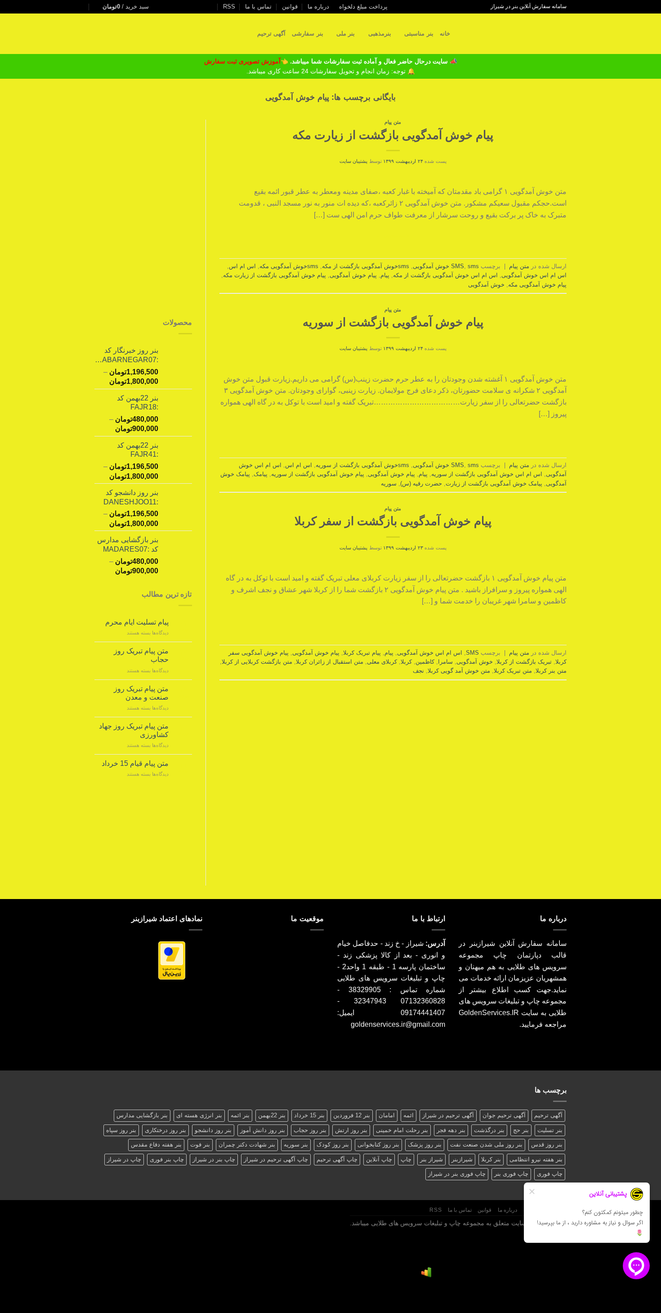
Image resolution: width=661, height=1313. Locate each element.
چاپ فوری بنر (511, 1173)
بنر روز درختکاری (165, 1130)
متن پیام (392, 122)
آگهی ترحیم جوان (504, 1115)
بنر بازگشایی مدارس (142, 1115)
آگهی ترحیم (271, 33)
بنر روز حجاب (310, 1130)
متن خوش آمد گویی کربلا (459, 670)
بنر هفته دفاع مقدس (156, 1144)
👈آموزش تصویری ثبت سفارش (247, 61)
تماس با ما (258, 6)
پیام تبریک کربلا (362, 652)
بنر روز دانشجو (213, 1130)
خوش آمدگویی (486, 284)
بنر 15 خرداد (309, 1115)
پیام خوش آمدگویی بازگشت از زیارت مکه (392, 135)
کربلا (406, 661)
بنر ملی (345, 33)
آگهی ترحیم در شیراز (448, 1115)
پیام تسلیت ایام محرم (137, 622)
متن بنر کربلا (551, 670)
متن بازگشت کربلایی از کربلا (257, 661)
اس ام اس (242, 266)
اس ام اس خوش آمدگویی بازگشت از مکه (445, 275)
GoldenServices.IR (489, 1012)
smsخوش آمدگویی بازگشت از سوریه (362, 465)
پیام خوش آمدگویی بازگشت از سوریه (393, 322)
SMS (457, 266)
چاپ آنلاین (379, 1159)
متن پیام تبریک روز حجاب (141, 655)
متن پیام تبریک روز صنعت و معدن (141, 693)
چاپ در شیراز (124, 1159)
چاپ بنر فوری (167, 1159)
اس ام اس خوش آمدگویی (534, 275)
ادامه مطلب (393, 235)
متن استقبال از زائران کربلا (329, 661)
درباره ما (318, 6)
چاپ (406, 1159)
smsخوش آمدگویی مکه (288, 266)
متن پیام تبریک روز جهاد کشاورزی (134, 730)
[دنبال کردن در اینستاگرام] (213, 7)
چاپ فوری (550, 1173)
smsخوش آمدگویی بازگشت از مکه (365, 266)
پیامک (261, 474)
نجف (418, 670)
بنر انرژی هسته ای (199, 1115)
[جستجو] (459, 33)
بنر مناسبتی (418, 33)
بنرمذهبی (379, 33)
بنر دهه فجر (451, 1130)
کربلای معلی (382, 661)
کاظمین (424, 661)
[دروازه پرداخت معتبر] (171, 960)
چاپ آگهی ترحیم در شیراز (276, 1159)
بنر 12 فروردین (351, 1115)
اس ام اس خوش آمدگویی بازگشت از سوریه (486, 474)
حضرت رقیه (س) (421, 483)
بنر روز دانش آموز (262, 1130)
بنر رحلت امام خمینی (402, 1130)
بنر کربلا (491, 1159)
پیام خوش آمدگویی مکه (537, 284)
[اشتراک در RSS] (179, 7)
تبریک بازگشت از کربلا (524, 661)
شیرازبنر (462, 1159)
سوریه (389, 483)
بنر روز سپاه (121, 1130)
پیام (384, 275)
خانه (445, 33)
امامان (387, 1115)
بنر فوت (200, 1144)
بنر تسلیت (550, 1130)
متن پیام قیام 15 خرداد (135, 763)
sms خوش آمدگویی (446, 266)
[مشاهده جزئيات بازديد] (426, 1272)
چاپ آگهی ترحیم (337, 1159)
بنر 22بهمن (272, 1115)
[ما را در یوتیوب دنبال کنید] (170, 7)
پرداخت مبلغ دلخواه (363, 6)
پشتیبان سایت (353, 161)
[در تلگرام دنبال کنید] (162, 7)
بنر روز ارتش (351, 1130)
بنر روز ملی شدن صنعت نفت (486, 1144)
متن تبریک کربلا (513, 670)
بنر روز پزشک (425, 1144)
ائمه (408, 1115)
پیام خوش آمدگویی (353, 275)
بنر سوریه (296, 1144)
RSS (229, 6)
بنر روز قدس (547, 1144)
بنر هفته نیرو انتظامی (536, 1159)
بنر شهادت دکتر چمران (247, 1144)
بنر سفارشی (307, 33)
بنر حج (521, 1130)
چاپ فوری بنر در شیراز (457, 1173)
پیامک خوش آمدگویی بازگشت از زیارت (494, 483)
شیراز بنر (431, 1159)
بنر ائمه (240, 1115)
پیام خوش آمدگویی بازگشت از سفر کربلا (393, 521)
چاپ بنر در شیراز (213, 1159)
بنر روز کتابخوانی (378, 1144)
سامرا (445, 661)
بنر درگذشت (489, 1130)
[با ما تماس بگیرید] (196, 7)
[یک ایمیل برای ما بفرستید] (205, 7)
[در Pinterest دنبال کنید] (188, 7)
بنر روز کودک (333, 1144)
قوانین (290, 6)
